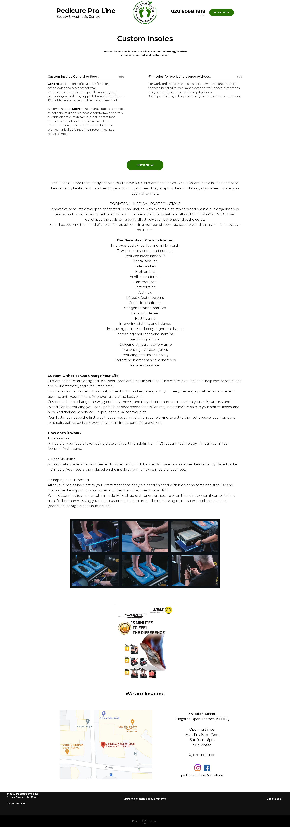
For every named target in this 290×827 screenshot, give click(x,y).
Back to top (274, 798)
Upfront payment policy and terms (145, 798)
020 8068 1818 (203, 755)
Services (152, 28)
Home (136, 28)
